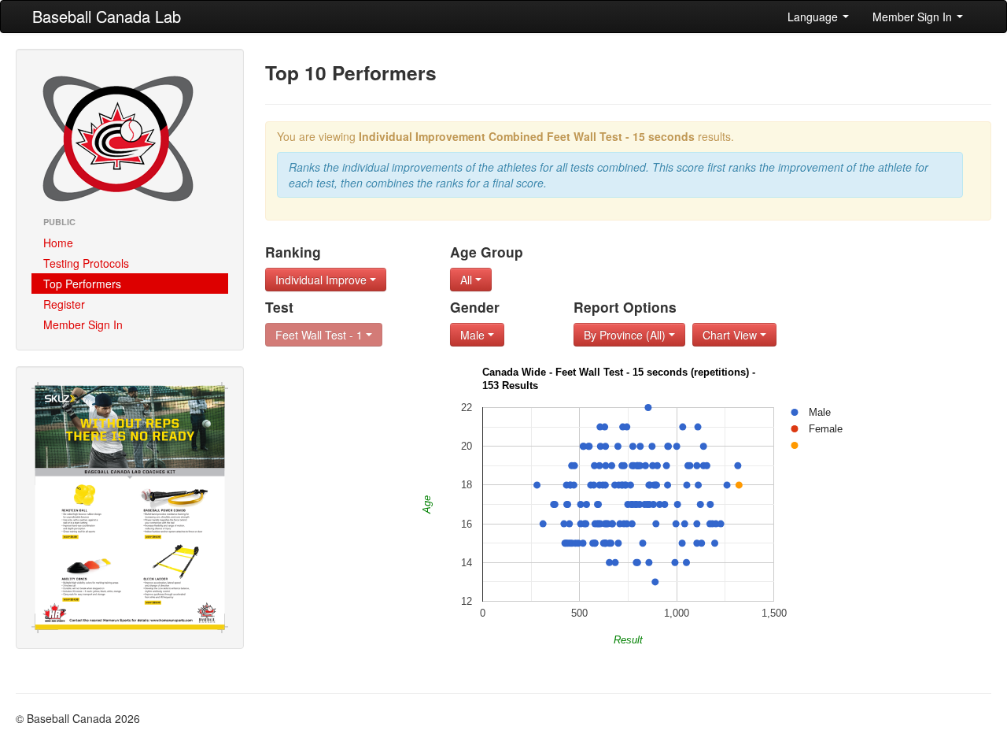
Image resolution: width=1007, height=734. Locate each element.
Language (814, 16)
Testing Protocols (86, 263)
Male (474, 335)
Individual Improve (322, 279)
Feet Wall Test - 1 (320, 335)
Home (58, 242)
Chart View (731, 335)
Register (64, 304)
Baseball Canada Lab (106, 16)
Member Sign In (913, 16)
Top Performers (82, 283)
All (467, 279)
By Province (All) (626, 335)
